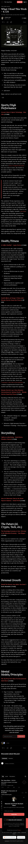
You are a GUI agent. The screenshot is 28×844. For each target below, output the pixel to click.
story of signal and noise (16, 165)
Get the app (21, 837)
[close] (24, 797)
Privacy (15, 832)
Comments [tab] (4, 758)
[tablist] (7, 758)
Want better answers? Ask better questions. (9, 783)
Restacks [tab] (11, 758)
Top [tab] (3, 776)
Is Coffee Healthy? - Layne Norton (11, 245)
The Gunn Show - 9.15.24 (8, 780)
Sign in (25, 2)
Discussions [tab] (12, 776)
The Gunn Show (5, 6)
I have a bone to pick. (6, 794)
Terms (18, 832)
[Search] (25, 776)
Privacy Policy (16, 826)
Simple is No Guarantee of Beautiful (9, 791)
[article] (14, 784)
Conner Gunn (8, 17)
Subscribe (19, 2)
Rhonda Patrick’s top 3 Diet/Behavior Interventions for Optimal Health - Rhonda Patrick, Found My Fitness (13, 392)
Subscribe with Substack (15, 820)
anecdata (23, 211)
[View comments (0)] (7, 22)
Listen (24, 18)
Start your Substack (10, 837)
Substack (7, 841)
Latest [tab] (6, 776)
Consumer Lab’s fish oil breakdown (12, 382)
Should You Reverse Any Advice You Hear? (13, 584)
